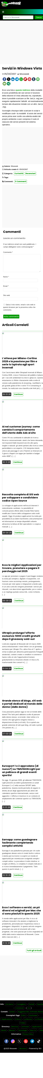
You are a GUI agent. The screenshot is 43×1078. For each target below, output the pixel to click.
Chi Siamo (9, 1004)
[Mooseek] (11, 7)
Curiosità (19, 173)
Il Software (33, 1015)
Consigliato (21, 1004)
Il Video (22, 1023)
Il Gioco (18, 1019)
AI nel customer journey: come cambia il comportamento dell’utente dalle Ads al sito (21, 429)
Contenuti (19, 1008)
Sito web (6, 295)
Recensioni (30, 173)
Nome (6, 277)
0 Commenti (20, 181)
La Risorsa (28, 1019)
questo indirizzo (23, 90)
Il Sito (24, 1015)
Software (25, 1026)
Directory (14, 1026)
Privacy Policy (28, 1034)
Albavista (23, 1048)
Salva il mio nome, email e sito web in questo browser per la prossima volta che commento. (19, 307)
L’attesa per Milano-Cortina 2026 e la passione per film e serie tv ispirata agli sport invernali (19, 363)
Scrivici (12, 1012)
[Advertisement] (21, 43)
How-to (33, 1030)
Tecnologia (22, 1030)
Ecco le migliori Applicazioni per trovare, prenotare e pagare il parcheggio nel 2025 (21, 568)
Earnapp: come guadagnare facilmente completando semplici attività (19, 842)
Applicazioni (36, 1026)
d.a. (28, 1008)
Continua (18, 394)
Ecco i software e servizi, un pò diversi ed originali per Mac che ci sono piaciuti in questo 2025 (21, 910)
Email (6, 286)
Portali (31, 1004)
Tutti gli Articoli (34, 950)
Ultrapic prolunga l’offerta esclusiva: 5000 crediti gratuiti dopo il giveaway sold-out (21, 636)
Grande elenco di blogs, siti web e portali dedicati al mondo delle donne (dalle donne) (22, 704)
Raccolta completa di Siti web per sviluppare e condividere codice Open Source (20, 497)
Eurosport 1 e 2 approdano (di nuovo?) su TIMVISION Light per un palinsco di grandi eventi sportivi (21, 770)
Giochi (3, 1030)
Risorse (12, 1030)
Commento (8, 252)
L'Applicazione (6, 1019)
